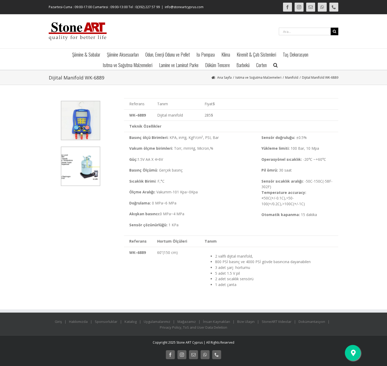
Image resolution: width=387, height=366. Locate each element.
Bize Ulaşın (246, 321)
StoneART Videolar (276, 321)
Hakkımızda (78, 321)
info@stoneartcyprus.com (184, 7)
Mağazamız (186, 321)
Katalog (131, 321)
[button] (275, 64)
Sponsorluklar (106, 321)
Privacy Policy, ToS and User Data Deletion (193, 327)
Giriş (58, 321)
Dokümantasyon (312, 321)
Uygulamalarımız (157, 321)
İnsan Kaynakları (216, 321)
